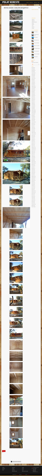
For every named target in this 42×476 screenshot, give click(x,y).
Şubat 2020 (33, 116)
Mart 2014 (33, 194)
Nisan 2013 (33, 206)
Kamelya (33, 23)
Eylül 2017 (33, 145)
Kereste (23, 468)
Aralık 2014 (33, 185)
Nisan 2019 (33, 124)
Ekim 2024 (33, 71)
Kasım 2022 (33, 83)
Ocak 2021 (33, 103)
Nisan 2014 (33, 193)
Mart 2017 (33, 153)
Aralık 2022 (33, 82)
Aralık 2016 (33, 156)
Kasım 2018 (33, 128)
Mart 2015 (33, 181)
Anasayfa (27, 2)
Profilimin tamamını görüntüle (35, 62)
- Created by (22, 474)
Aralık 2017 (33, 141)
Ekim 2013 (33, 201)
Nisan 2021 (33, 99)
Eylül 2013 (33, 202)
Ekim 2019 (33, 120)
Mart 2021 (33, 100)
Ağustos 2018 (33, 132)
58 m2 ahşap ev (36, 37)
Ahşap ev (17, 474)
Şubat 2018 (33, 139)
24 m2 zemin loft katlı (36, 51)
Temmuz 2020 (33, 111)
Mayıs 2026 (33, 67)
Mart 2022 (33, 91)
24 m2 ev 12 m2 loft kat (36, 45)
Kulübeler (33, 24)
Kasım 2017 (33, 143)
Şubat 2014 (33, 196)
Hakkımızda (35, 2)
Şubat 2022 (33, 92)
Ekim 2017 (33, 144)
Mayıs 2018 (33, 135)
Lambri (32, 25)
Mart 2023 (33, 79)
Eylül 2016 (33, 160)
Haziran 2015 (33, 177)
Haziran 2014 (33, 192)
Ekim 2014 (33, 188)
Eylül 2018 (33, 131)
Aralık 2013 (33, 198)
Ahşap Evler (33, 20)
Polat (33, 61)
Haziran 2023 (33, 78)
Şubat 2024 (33, 74)
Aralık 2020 (33, 104)
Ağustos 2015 (33, 176)
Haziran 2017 (33, 149)
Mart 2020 (33, 115)
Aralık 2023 (33, 75)
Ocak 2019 (33, 127)
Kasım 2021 (33, 95)
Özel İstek (33, 28)
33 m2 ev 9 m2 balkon (36, 42)
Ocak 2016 (33, 169)
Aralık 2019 (33, 119)
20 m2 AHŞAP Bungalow (37, 48)
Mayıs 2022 (33, 88)
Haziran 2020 (33, 112)
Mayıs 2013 (33, 205)
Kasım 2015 (33, 172)
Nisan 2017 (33, 152)
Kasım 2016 (33, 157)
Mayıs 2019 (33, 123)
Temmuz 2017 (33, 148)
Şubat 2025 (33, 70)
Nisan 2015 (33, 180)
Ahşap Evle (33, 19)
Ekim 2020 (33, 107)
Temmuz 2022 (33, 87)
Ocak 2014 (33, 197)
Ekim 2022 (33, 84)
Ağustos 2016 (33, 161)
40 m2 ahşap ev (36, 31)
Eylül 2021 (33, 96)
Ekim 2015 (33, 173)
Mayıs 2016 (33, 164)
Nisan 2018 (33, 136)
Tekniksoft (28, 474)
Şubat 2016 (33, 168)
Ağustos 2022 (33, 86)
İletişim (38, 2)
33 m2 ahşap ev (36, 56)
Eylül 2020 (33, 108)
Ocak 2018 (33, 140)
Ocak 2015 (33, 184)
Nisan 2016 (33, 165)
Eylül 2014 (33, 189)
